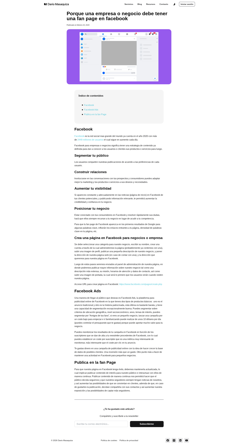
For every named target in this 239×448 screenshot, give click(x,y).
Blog (139, 4)
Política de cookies (109, 440)
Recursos (150, 4)
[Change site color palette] (174, 4)
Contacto (163, 4)
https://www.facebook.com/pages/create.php (140, 284)
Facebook (89, 105)
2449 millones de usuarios (90, 140)
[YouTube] (186, 440)
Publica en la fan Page (95, 114)
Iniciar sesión (187, 4)
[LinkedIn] (180, 440)
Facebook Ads (91, 110)
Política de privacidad (128, 440)
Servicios (128, 4)
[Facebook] (167, 440)
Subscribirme (147, 424)
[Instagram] (174, 440)
